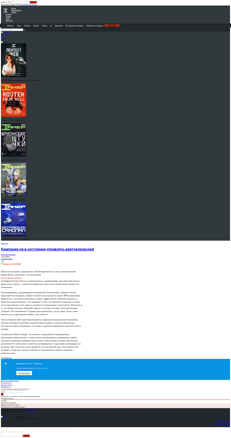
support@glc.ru (31, 409)
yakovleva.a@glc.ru (29, 411)
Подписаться (24, 373)
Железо (36, 25)
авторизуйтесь (6, 385)
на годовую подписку (28, 4)
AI (51, 25)
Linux (19, 25)
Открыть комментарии (10, 381)
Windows (10, 25)
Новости (4, 243)
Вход (228, 3)
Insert (26, 436)
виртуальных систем (10, 278)
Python (44, 25)
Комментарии (6, 259)
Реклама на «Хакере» (95, 25)
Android (27, 25)
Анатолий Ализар (8, 255)
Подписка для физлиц (223, 420)
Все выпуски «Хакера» (75, 25)
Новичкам (59, 25)
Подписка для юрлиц (223, 422)
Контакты (226, 426)
